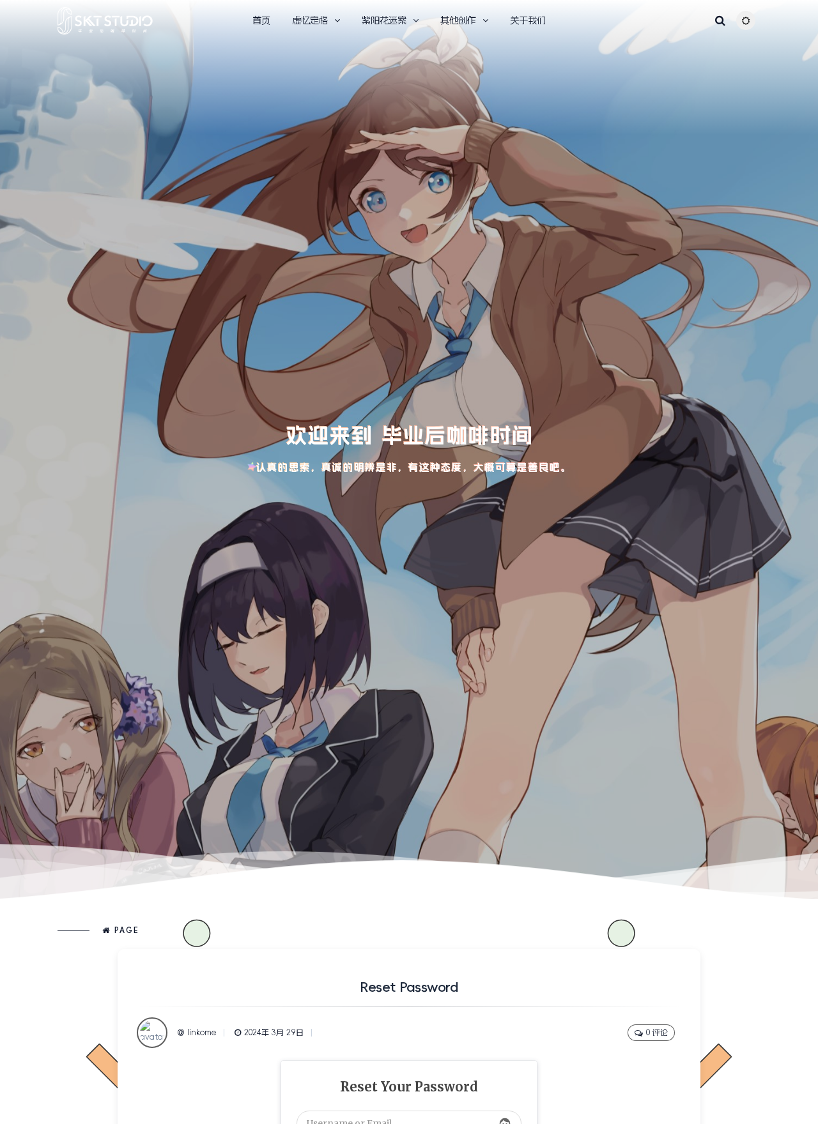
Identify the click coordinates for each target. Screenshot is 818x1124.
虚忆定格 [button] (310, 20)
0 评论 (657, 1033)
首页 (261, 20)
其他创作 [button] (458, 20)
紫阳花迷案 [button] (384, 20)
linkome (201, 1033)
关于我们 (528, 20)
